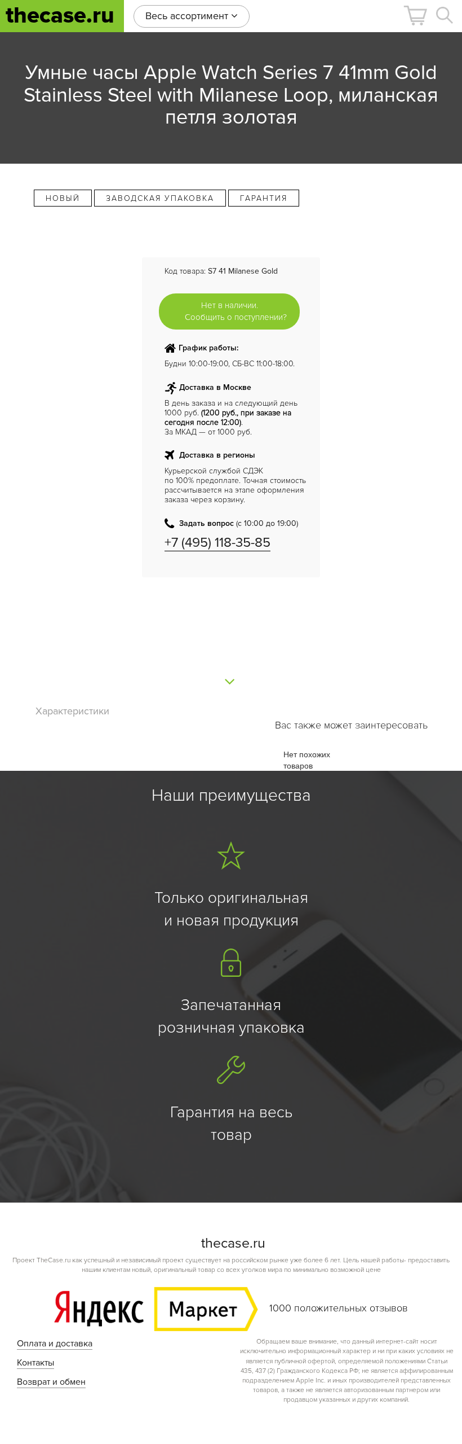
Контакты (35, 1362)
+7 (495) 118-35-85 (217, 542)
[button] (415, 15)
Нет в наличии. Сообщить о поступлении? (236, 311)
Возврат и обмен (51, 1382)
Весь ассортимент (188, 16)
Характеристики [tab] (72, 711)
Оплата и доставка (54, 1343)
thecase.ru (60, 15)
